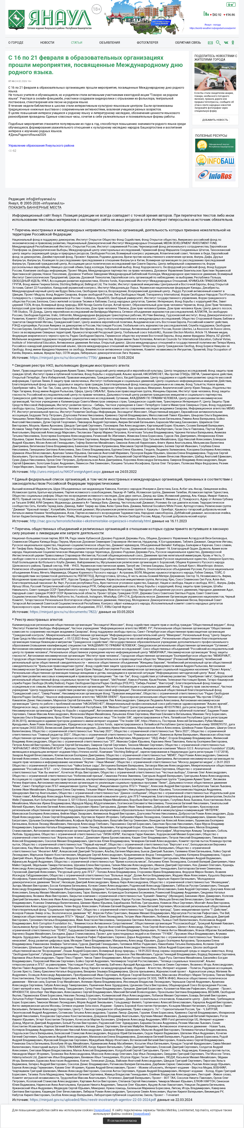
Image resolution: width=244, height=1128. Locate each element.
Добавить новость (215, 119)
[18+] (50, 20)
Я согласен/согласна (122, 1120)
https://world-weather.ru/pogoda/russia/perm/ (213, 28)
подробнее (102, 1110)
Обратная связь (188, 42)
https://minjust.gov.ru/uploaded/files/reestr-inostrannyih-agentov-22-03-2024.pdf (93, 1100)
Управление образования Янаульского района (41, 145)
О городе (15, 42)
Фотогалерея (147, 42)
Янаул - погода (213, 24)
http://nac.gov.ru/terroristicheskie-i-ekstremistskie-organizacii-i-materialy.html (90, 521)
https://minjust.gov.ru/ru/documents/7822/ (64, 612)
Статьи (76, 42)
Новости (47, 42)
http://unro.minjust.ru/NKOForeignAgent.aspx (65, 472)
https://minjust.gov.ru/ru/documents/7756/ (64, 358)
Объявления (109, 42)
